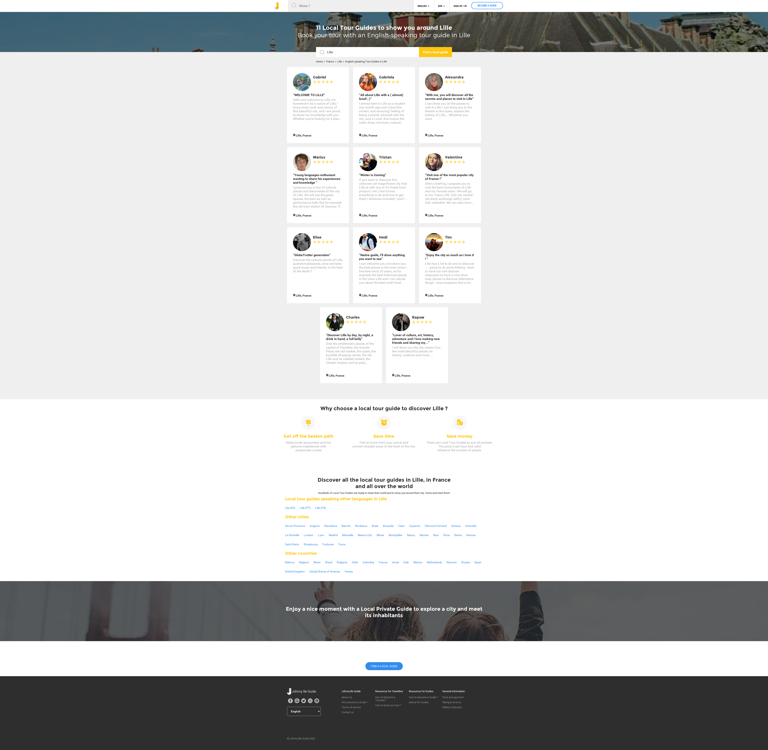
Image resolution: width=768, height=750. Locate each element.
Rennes (471, 535)
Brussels (388, 525)
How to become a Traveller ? (385, 699)
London (308, 535)
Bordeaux (361, 525)
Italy (406, 562)
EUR (440, 6)
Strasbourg (311, 544)
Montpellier (395, 535)
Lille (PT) (305, 507)
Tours (341, 544)
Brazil (328, 562)
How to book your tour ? (388, 705)
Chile (355, 562)
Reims (458, 535)
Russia (465, 562)
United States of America (324, 571)
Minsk (380, 535)
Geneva (456, 525)
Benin (317, 562)
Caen (401, 525)
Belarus (289, 562)
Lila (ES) (290, 507)
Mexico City (365, 535)
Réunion (452, 562)
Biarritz (346, 525)
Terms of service (351, 707)
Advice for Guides (419, 702)
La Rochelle (292, 535)
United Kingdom (295, 571)
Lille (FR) (320, 507)
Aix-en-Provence (295, 525)
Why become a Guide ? (355, 702)
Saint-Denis (292, 544)
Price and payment (453, 697)
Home (319, 61)
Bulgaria (342, 562)
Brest (375, 525)
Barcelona (330, 525)
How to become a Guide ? (423, 697)
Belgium (304, 562)
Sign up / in (460, 6)
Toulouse (328, 544)
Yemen (349, 571)
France (330, 61)
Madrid (333, 535)
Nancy (411, 535)
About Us (347, 697)
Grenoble (470, 525)
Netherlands (434, 562)
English (422, 6)
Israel (395, 562)
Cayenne (414, 525)
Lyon (321, 535)
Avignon (315, 525)
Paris (446, 535)
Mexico (417, 562)
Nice (436, 535)
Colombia (368, 562)
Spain (477, 562)
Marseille (347, 535)
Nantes (424, 535)
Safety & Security (452, 707)
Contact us (348, 712)
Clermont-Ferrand (436, 525)
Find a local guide (384, 666)
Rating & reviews (451, 702)
